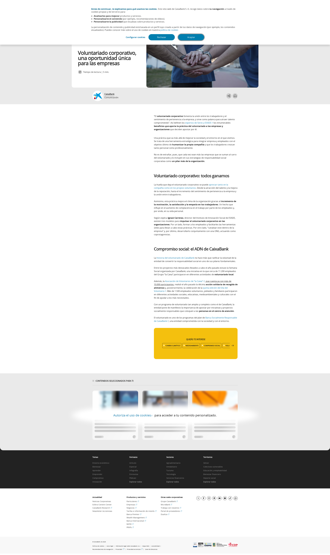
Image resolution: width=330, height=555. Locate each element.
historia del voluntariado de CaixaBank (175, 257)
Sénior (206, 463)
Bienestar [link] (96, 467)
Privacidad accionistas (135, 549)
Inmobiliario (171, 467)
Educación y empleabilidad (215, 470)
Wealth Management (137, 517)
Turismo (169, 470)
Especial (133, 467)
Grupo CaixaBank (169, 501)
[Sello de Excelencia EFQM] (214, 545)
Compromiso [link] (97, 478)
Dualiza (165, 514)
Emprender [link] (97, 474)
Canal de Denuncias (151, 549)
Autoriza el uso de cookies (132, 415)
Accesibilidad (155, 546)
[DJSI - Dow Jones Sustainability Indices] (222, 545)
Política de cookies (98, 546)
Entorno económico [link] (100, 463)
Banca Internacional (136, 521)
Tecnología (171, 474)
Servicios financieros (175, 478)
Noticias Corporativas (101, 501)
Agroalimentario (173, 463)
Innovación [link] (97, 482)
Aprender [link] (96, 470)
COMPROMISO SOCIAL (212, 346)
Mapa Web (145, 546)
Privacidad (120, 549)
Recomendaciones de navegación (102, 549)
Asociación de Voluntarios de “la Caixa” (185, 281)
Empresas (132, 504)
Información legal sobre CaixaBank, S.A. (128, 546)
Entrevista (133, 474)
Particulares (133, 501)
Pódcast (132, 478)
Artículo (132, 463)
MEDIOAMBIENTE (192, 346)
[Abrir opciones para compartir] (228, 95)
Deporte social (209, 478)
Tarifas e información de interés (142, 511)
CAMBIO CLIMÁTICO (173, 346)
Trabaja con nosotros (171, 508)
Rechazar (161, 37)
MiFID (130, 524)
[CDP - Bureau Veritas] (233, 545)
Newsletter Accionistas (102, 511)
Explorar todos (135, 482)
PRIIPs (130, 527)
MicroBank (166, 504)
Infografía (133, 470)
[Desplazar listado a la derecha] (232, 345)
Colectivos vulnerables (213, 467)
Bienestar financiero (212, 474)
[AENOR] (200, 546)
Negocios (132, 508)
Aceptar (191, 37)
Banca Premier (134, 514)
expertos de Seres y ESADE (199, 122)
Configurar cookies (135, 37)
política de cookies (169, 30)
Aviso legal (110, 546)
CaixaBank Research (102, 508)
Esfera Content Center (102, 504)
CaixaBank (109, 94)
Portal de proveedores (171, 511)
